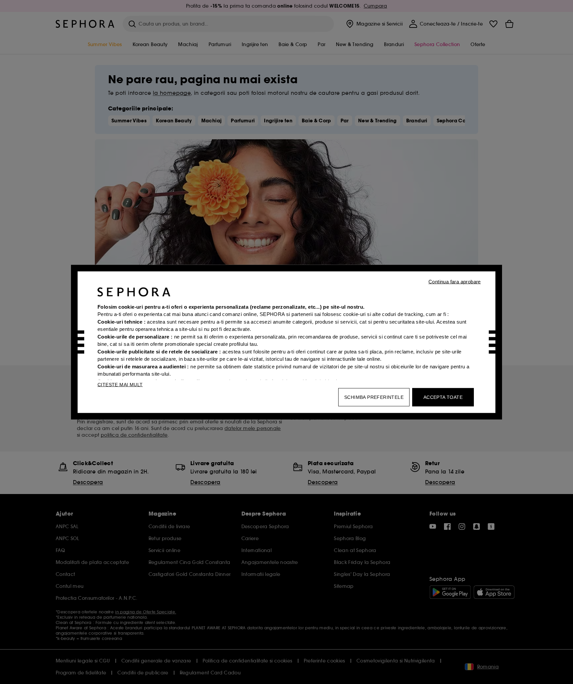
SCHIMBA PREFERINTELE (374, 397)
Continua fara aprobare (454, 281)
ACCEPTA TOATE (443, 397)
